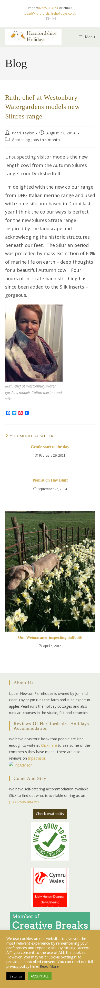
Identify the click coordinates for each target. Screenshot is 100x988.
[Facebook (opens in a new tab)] (47, 18)
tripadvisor (36, 758)
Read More (49, 966)
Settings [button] (15, 976)
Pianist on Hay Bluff (50, 480)
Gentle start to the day (50, 447)
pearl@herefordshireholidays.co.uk (50, 13)
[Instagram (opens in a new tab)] (53, 18)
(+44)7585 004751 (24, 801)
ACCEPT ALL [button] (39, 976)
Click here (49, 745)
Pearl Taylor (23, 133)
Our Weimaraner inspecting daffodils (50, 637)
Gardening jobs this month (36, 139)
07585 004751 (48, 8)
